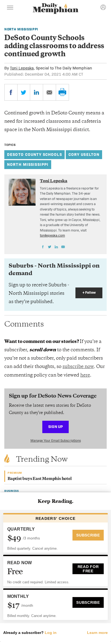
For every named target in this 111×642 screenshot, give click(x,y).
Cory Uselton (84, 154)
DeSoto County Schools (34, 154)
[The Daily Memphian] (55, 9)
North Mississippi (21, 29)
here (85, 375)
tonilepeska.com (52, 235)
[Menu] (10, 8)
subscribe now (78, 367)
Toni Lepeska (22, 68)
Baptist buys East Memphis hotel (40, 479)
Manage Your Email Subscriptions (55, 440)
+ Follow (89, 292)
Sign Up (55, 426)
